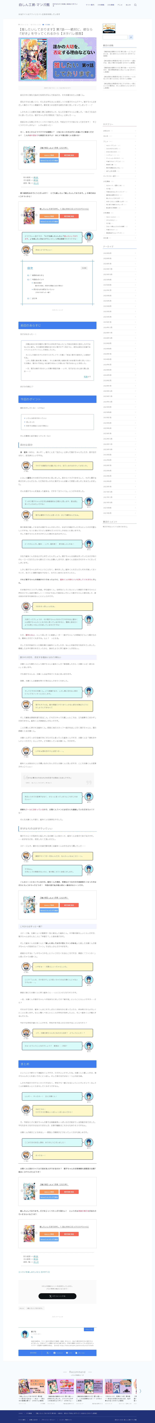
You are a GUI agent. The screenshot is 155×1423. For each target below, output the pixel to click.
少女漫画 (111, 5)
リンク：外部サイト (65, 1420)
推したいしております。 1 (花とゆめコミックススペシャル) (64, 209)
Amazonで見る (49, 155)
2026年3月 (107, 258)
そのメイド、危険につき (115, 185)
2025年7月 (107, 290)
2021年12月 (108, 492)
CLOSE (84, 268)
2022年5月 (107, 476)
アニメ (120, 5)
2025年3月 (107, 311)
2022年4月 (107, 481)
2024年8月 (107, 349)
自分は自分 (38, 283)
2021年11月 (108, 497)
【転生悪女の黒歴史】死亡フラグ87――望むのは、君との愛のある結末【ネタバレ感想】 (119, 62)
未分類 (106, 238)
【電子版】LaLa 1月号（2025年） (54, 148)
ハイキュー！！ (112, 155)
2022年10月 (108, 449)
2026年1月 (107, 264)
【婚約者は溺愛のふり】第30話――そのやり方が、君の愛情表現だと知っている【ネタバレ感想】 (119, 70)
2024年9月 (107, 343)
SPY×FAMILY (111, 220)
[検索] (131, 37)
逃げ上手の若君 (112, 171)
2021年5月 (107, 513)
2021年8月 (107, 508)
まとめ (128, 5)
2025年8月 (107, 285)
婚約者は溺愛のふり (113, 195)
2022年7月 (107, 465)
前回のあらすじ (38, 275)
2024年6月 (107, 359)
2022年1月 (107, 487)
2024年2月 (107, 380)
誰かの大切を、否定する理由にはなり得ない (49, 286)
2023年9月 (107, 407)
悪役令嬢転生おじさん (114, 168)
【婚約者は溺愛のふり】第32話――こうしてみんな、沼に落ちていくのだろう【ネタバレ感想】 (119, 54)
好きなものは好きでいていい (44, 289)
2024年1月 (107, 386)
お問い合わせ (33, 1420)
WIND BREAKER (112, 152)
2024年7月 (107, 354)
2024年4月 (107, 370)
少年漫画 (101, 5)
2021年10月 (108, 502)
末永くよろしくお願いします (116, 201)
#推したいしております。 (35, 1308)
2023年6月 (107, 423)
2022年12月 (108, 439)
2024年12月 (108, 327)
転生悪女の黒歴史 (113, 208)
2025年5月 (107, 301)
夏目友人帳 (111, 165)
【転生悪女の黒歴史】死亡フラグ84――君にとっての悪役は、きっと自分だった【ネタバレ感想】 (119, 86)
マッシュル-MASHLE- (114, 158)
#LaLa (22, 1308)
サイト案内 (90, 5)
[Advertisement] (120, 105)
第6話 (36, 177)
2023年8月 (107, 412)
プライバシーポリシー (48, 1420)
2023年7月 (107, 418)
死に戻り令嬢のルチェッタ (116, 205)
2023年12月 (108, 391)
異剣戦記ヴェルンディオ (114, 233)
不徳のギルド (111, 230)
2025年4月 (107, 306)
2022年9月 (107, 455)
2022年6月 (107, 471)
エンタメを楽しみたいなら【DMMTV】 (34, 1272)
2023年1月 (107, 433)
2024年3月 (107, 375)
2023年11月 (108, 396)
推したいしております (114, 198)
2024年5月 (107, 365)
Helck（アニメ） (112, 145)
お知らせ (107, 131)
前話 (85, 376)
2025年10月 (108, 274)
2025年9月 (107, 280)
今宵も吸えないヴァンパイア (116, 192)
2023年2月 (107, 428)
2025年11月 (108, 269)
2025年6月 (107, 296)
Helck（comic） (112, 217)
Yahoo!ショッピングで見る (49, 160)
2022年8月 (107, 460)
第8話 (36, 180)
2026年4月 (107, 253)
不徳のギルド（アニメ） (114, 161)
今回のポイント (38, 279)
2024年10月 (108, 338)
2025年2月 (107, 317)
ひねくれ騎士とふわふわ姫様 (116, 226)
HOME (21, 1413)
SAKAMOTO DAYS (113, 149)
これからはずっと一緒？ (43, 292)
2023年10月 (108, 402)
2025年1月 (107, 322)
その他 (109, 189)
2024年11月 (108, 333)
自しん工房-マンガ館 (34, 5)
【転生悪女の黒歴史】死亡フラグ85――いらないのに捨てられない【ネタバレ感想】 (119, 78)
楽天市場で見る (69, 155)
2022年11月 (108, 444)
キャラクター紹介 (110, 176)
